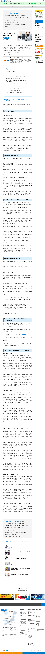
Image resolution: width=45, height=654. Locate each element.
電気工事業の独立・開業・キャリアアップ (12, 27)
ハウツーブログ (39, 610)
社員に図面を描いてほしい (10, 24)
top (43, 604)
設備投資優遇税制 (31, 645)
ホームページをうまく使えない (23, 17)
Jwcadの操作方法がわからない (10, 15)
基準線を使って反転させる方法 (13, 71)
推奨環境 (30, 644)
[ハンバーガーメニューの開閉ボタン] (43, 1)
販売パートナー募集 (39, 626)
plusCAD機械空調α (23, 623)
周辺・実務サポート (38, 41)
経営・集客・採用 (38, 39)
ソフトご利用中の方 (34, 652)
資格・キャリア (37, 37)
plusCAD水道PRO (23, 619)
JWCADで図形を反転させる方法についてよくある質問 (17, 83)
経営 (16, 24)
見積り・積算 (37, 27)
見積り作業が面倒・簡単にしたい (11, 26)
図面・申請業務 (37, 25)
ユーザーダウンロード (40, 618)
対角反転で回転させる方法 (15, 90)
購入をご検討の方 (11, 652)
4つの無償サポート (31, 643)
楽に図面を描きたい (8, 20)
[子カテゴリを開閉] (42, 26)
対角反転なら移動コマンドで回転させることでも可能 (16, 76)
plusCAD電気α (6, 335)
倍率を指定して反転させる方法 (15, 88)
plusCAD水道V (24, 334)
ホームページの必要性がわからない (11, 17)
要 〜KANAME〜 (23, 633)
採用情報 (38, 625)
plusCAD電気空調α (23, 613)
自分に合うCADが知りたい (22, 24)
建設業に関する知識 (8, 527)
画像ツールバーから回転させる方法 (13, 78)
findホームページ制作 (24, 634)
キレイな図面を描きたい (21, 15)
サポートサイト (39, 617)
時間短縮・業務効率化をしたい (18, 527)
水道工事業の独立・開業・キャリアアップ (12, 22)
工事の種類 (37, 23)
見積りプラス (23, 630)
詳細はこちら (33, 3)
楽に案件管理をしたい (17, 20)
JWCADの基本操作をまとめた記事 (9, 105)
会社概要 (38, 624)
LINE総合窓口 (38, 616)
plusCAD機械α (23, 622)
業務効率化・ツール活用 (38, 35)
